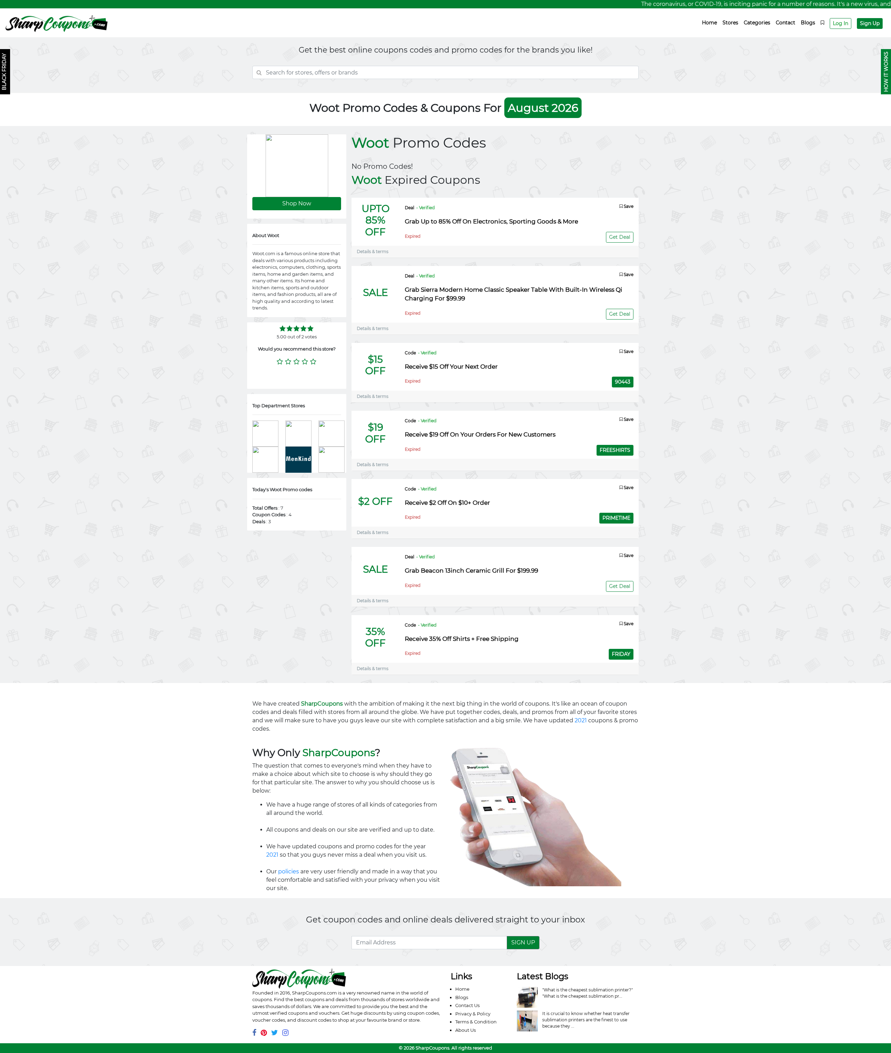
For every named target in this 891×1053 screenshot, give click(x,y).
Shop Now (296, 203)
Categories (757, 22)
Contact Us (467, 1005)
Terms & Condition (476, 1021)
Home (709, 22)
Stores (730, 22)
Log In (840, 23)
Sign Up (870, 23)
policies (288, 871)
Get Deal (619, 237)
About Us (465, 1030)
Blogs (808, 22)
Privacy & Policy (472, 1013)
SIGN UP (523, 942)
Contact (785, 22)
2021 (581, 720)
